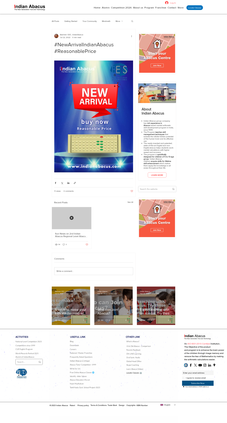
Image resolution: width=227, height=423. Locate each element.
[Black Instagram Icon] (205, 365)
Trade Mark (112, 405)
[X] (195, 365)
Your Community (89, 21)
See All (130, 202)
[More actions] (131, 36)
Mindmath (106, 21)
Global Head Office (133, 361)
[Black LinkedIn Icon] (210, 365)
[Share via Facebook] (55, 183)
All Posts (55, 21)
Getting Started (70, 21)
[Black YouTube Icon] (200, 365)
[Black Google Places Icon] (214, 365)
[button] (139, 7)
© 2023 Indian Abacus (59, 405)
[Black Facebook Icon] (191, 365)
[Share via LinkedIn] (68, 183)
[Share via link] (75, 183)
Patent (72, 405)
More (118, 21)
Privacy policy (83, 405)
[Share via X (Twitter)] (62, 183)
